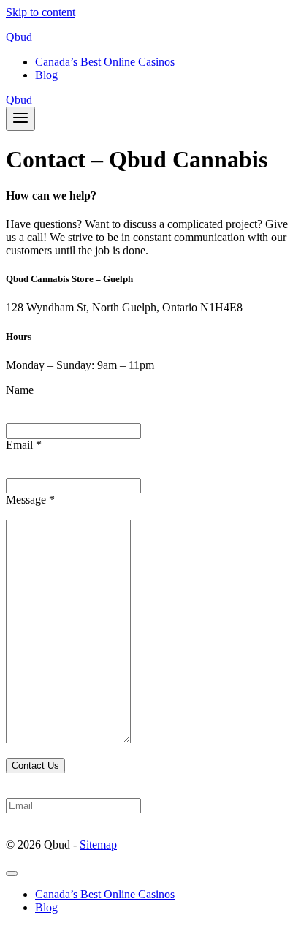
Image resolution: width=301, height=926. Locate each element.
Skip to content (40, 12)
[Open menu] (20, 119)
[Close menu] (12, 873)
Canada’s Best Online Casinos (105, 62)
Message (30, 499)
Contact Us (35, 765)
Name (20, 390)
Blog (46, 75)
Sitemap (98, 844)
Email (24, 445)
